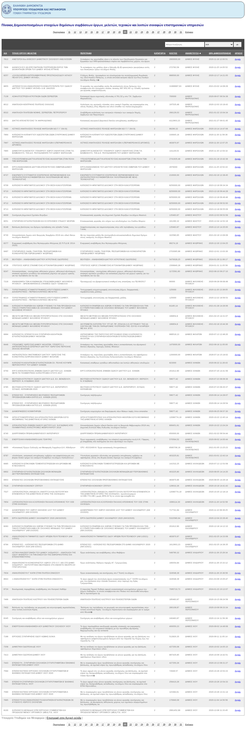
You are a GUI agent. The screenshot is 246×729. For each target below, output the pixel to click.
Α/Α (5, 53)
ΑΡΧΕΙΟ (238, 53)
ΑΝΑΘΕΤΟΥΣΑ (192, 53)
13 (80, 32)
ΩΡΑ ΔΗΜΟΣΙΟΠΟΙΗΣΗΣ (220, 53)
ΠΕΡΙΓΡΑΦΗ (85, 53)
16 (97, 32)
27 (158, 32)
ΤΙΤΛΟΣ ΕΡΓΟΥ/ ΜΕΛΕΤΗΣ (24, 53)
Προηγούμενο (59, 32)
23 (136, 32)
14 (86, 32)
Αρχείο (238, 59)
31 (181, 32)
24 (142, 32)
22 (131, 32)
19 (114, 32)
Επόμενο (189, 32)
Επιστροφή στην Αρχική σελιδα (64, 717)
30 (175, 32)
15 (92, 32)
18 (108, 32)
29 (170, 32)
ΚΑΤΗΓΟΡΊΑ (159, 53)
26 (153, 32)
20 (119, 32)
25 (147, 32)
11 (69, 32)
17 (103, 32)
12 (75, 32)
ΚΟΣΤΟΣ (173, 53)
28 (164, 32)
